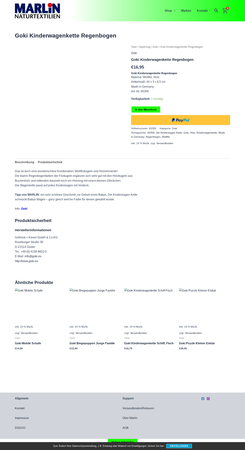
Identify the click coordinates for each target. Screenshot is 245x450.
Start (134, 46)
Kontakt (202, 10)
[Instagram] (208, 398)
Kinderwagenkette (207, 132)
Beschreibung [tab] (24, 162)
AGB (125, 427)
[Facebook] (202, 398)
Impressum (22, 417)
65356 (151, 132)
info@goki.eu (33, 256)
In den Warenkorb (146, 109)
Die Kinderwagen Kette (169, 132)
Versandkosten (164, 143)
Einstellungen (179, 446)
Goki (155, 46)
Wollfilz (166, 136)
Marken (186, 10)
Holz (192, 132)
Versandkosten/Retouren (138, 408)
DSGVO (20, 427)
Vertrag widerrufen (122, 441)
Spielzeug (144, 46)
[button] (174, 10)
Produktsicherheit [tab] (50, 162)
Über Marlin (129, 417)
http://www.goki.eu (26, 261)
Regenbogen (153, 136)
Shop (168, 10)
